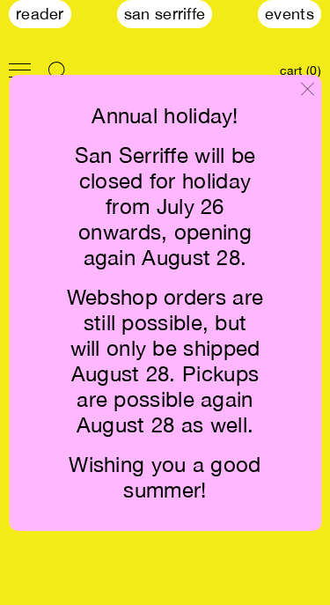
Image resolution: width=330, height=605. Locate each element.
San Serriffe (165, 13)
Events (289, 13)
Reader (40, 13)
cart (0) (300, 70)
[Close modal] (307, 90)
